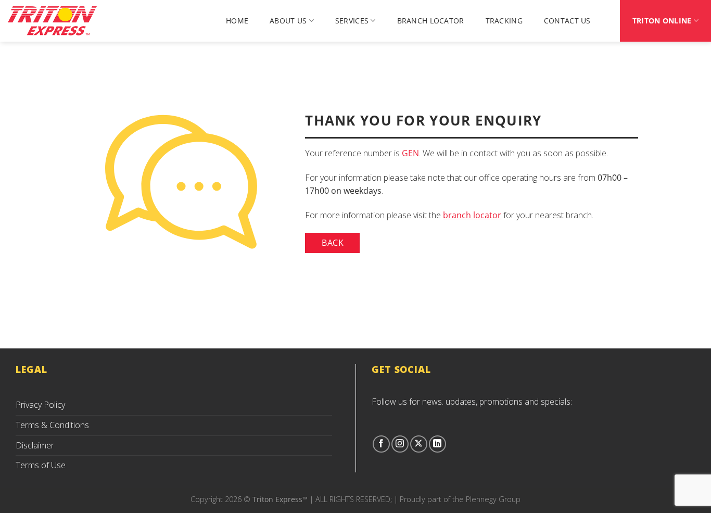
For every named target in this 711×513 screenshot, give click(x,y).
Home (237, 21)
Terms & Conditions (52, 425)
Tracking (504, 21)
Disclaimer (35, 445)
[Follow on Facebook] (381, 444)
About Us (288, 21)
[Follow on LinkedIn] (437, 444)
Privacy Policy (40, 404)
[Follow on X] (418, 444)
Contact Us (567, 21)
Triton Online (662, 21)
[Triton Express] (60, 21)
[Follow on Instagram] (400, 444)
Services (352, 21)
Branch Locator (430, 21)
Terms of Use (41, 465)
